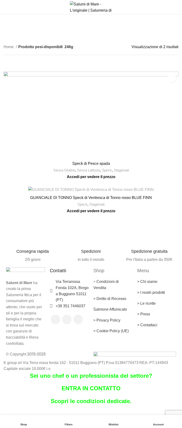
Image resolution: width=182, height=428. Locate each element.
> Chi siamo (147, 282)
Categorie (89, 32)
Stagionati (121, 170)
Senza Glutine (64, 170)
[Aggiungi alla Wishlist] (172, 78)
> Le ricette (146, 303)
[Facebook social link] (55, 319)
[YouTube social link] (78, 319)
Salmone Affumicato (110, 309)
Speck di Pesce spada (91, 163)
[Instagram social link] (67, 319)
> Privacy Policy (106, 320)
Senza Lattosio (88, 170)
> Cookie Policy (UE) (111, 331)
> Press (143, 314)
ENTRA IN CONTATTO (91, 388)
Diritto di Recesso (111, 299)
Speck (107, 170)
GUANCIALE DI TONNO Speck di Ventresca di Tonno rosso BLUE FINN (91, 198)
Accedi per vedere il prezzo (91, 177)
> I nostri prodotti (151, 292)
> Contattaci (147, 325)
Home (9, 47)
